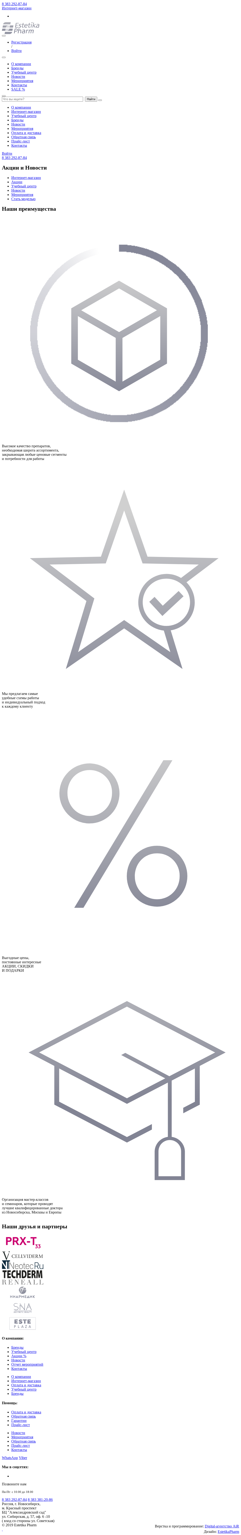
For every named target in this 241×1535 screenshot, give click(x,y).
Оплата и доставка (26, 133)
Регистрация (21, 42)
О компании (21, 64)
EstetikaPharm (228, 1532)
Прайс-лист (20, 141)
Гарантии (19, 1421)
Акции (16, 182)
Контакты (19, 85)
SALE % (18, 89)
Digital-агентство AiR (222, 1526)
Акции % (18, 1356)
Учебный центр (23, 72)
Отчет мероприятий (27, 1364)
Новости (18, 77)
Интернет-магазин (17, 8)
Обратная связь (23, 137)
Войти (16, 51)
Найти (91, 99)
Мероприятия (22, 81)
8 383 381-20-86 (40, 1500)
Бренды (17, 68)
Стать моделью (23, 199)
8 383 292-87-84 (14, 4)
